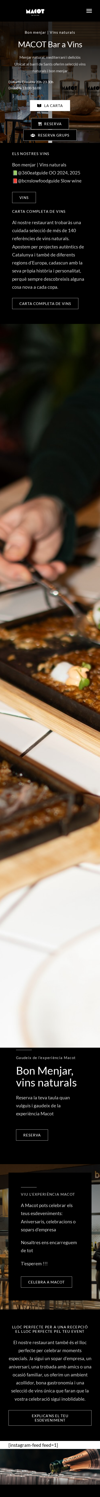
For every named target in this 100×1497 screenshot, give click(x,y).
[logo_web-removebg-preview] (35, 5)
